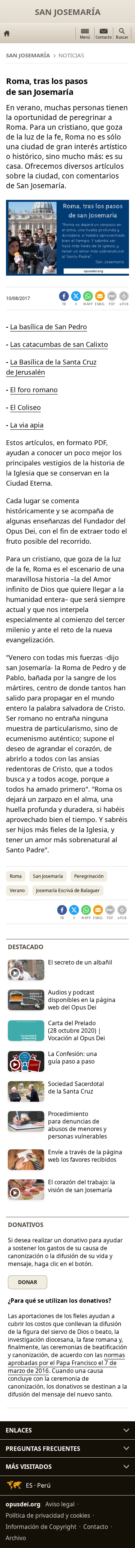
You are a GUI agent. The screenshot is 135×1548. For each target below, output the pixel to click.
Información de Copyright (41, 1526)
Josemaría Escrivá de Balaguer (68, 890)
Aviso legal (60, 1504)
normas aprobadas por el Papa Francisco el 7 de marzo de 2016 (66, 1363)
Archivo (16, 1538)
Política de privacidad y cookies (48, 1515)
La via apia (27, 424)
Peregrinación (89, 876)
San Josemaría (67, 11)
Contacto (95, 1526)
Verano (17, 890)
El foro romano (34, 389)
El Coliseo (25, 407)
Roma (16, 876)
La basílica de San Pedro (48, 326)
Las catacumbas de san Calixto (59, 344)
